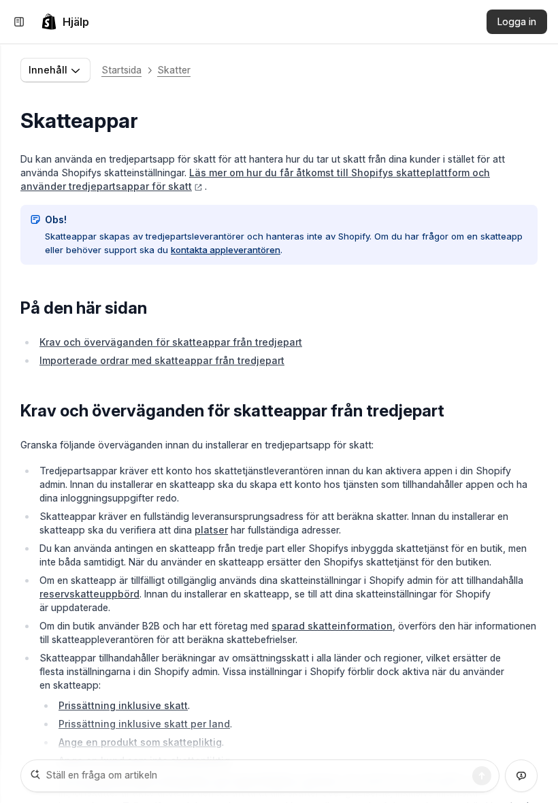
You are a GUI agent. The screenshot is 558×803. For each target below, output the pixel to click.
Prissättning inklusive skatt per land (144, 724)
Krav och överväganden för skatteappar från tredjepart (170, 342)
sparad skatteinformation (332, 626)
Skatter (174, 70)
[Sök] (481, 775)
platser (211, 530)
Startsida (121, 70)
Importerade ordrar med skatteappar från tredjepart (161, 360)
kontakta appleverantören (225, 249)
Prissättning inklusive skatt (123, 705)
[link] (65, 22)
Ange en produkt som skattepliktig (140, 742)
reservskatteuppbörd (89, 594)
